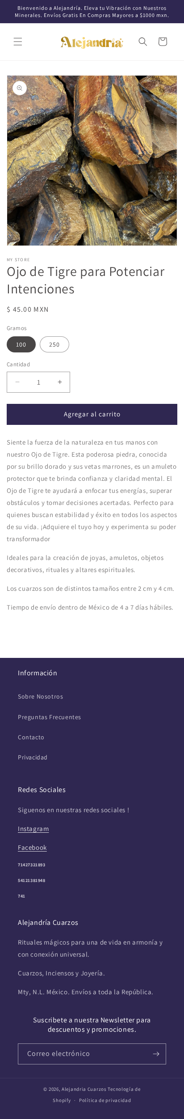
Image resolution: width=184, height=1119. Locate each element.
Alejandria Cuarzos (84, 1089)
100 (21, 344)
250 (54, 344)
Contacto (31, 737)
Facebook (32, 847)
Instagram (33, 828)
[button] (18, 41)
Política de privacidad (105, 1100)
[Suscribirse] (156, 1053)
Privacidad (33, 757)
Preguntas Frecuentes (49, 717)
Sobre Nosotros (40, 696)
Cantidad (18, 364)
